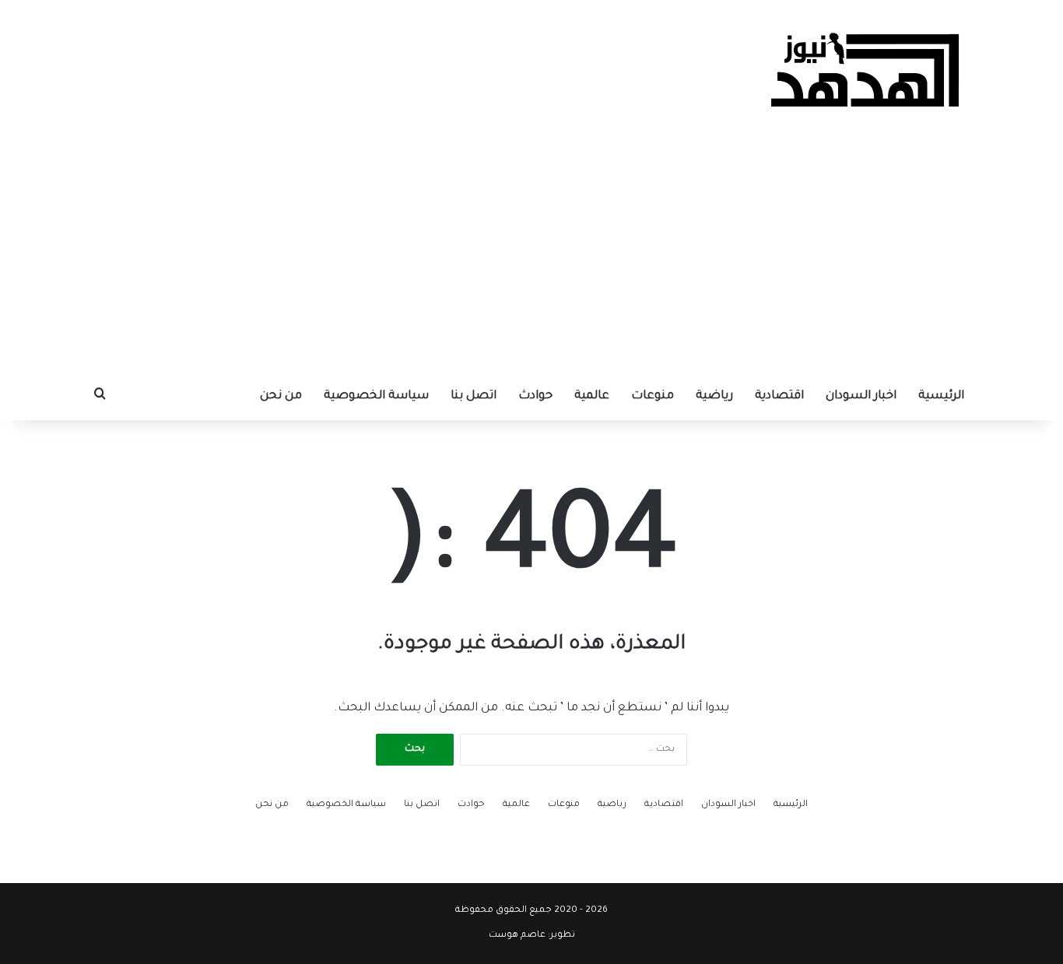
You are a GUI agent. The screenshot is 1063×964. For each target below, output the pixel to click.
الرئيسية (941, 396)
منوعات (652, 396)
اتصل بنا (473, 396)
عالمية (591, 396)
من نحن (281, 396)
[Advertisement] (531, 257)
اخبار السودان (861, 396)
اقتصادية (779, 396)
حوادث (535, 396)
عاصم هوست (517, 936)
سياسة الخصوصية (376, 396)
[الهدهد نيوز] (866, 70)
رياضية (714, 396)
